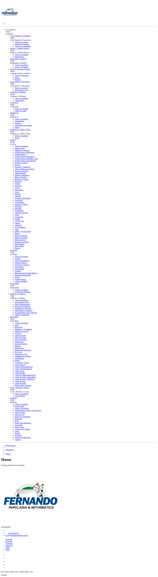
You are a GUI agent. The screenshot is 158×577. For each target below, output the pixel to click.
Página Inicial (10, 446)
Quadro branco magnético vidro (26, 159)
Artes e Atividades (21, 67)
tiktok (8, 548)
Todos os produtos (21, 42)
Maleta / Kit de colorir (23, 231)
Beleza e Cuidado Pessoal (19, 48)
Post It (17, 277)
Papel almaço (20, 244)
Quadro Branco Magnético (24, 157)
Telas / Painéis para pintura (24, 169)
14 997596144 (13, 533)
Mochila (18, 80)
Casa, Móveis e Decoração (20, 82)
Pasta (17, 421)
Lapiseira (18, 186)
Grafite (17, 184)
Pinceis (17, 248)
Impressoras (19, 342)
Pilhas (17, 127)
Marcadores (19, 190)
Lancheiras (19, 200)
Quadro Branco (20, 154)
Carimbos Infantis (21, 213)
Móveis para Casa (21, 90)
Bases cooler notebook (23, 385)
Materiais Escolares (22, 44)
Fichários (18, 207)
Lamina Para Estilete (22, 429)
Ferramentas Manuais (22, 292)
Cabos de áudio (20, 383)
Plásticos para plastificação (24, 152)
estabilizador (19, 358)
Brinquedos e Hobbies (18, 59)
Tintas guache (20, 148)
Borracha (18, 182)
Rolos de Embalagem (22, 306)
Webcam (18, 333)
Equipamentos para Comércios (26, 313)
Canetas (18, 440)
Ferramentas (14, 284)
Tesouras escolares (21, 171)
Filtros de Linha (20, 111)
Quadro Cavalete (21, 163)
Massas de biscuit (21, 238)
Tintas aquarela (20, 173)
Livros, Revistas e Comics (19, 388)
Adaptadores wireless (22, 356)
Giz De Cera (19, 221)
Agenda (18, 259)
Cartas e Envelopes (22, 408)
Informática (14, 317)
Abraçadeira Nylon (22, 302)
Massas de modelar (22, 242)
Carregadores (20, 100)
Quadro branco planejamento (25, 161)
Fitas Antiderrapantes (22, 304)
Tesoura (18, 196)
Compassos (19, 217)
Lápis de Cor (19, 415)
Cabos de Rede (20, 336)
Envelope (18, 435)
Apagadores (19, 211)
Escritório (13, 250)
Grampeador (19, 269)
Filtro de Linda (20, 338)
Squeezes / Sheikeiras (23, 167)
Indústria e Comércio (17, 294)
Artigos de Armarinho (23, 46)
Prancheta (18, 419)
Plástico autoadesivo (22, 175)
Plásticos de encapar (22, 150)
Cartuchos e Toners (22, 363)
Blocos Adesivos (21, 177)
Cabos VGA (19, 371)
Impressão (18, 327)
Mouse (17, 361)
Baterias (18, 123)
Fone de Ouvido (21, 340)
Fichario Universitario (23, 198)
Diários (17, 219)
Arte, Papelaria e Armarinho (20, 36)
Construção (14, 102)
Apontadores (19, 202)
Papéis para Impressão (23, 350)
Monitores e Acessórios (23, 329)
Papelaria (13, 398)
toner (17, 325)
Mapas (17, 234)
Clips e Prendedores (22, 261)
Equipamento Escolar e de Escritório (28, 410)
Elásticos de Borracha (23, 438)
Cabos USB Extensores (23, 369)
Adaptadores (19, 121)
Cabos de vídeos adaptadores (25, 377)
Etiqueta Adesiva (21, 263)
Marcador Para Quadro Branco (26, 273)
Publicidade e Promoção (24, 311)
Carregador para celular (23, 125)
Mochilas (18, 209)
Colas (17, 215)
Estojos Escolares (21, 204)
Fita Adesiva (19, 267)
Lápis (17, 192)
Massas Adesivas (21, 236)
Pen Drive (18, 352)
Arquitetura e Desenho (23, 308)
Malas (17, 77)
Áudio (17, 138)
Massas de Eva (20, 240)
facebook (9, 539)
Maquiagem (19, 57)
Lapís (17, 431)
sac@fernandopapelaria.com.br (17, 535)
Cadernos (18, 225)
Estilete (17, 433)
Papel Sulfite (19, 406)
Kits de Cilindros (21, 344)
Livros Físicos (20, 396)
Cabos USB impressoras (24, 367)
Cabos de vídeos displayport (25, 375)
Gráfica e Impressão (22, 315)
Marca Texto (19, 427)
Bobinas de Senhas (22, 179)
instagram (9, 544)
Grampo (18, 271)
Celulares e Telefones (18, 92)
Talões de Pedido (21, 281)
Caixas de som (20, 365)
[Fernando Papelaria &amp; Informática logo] (9, 20)
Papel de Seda (20, 413)
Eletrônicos (14, 113)
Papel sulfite (19, 246)
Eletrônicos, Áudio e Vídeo (20, 130)
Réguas (17, 165)
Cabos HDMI (20, 373)
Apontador (19, 425)
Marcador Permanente (23, 275)
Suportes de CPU (21, 354)
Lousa (17, 188)
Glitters (17, 223)
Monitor (18, 346)
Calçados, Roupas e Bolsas (20, 69)
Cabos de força (20, 381)
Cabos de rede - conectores (24, 379)
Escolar (13, 140)
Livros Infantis (20, 227)
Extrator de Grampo (22, 265)
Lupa (17, 229)
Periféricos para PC (22, 331)
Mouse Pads (19, 348)
